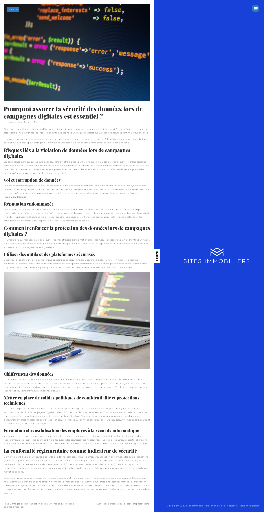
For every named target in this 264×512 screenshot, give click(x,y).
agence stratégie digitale (66, 240)
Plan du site (218, 505)
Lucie (28, 122)
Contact (232, 505)
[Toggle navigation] (255, 8)
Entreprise (13, 9)
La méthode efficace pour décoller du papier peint (122, 504)
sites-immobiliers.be (197, 505)
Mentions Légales (249, 505)
